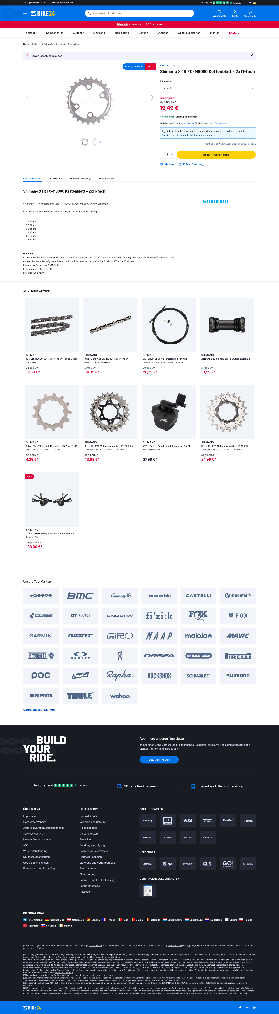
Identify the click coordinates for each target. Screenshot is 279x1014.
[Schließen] (252, 55)
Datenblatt (56, 178)
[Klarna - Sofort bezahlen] (248, 820)
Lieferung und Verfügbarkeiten (98, 862)
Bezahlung (86, 839)
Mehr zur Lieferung (64, 972)
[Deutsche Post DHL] (148, 863)
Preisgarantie (88, 868)
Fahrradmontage (90, 885)
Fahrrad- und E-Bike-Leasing (97, 880)
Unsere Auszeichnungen (37, 839)
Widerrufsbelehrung (35, 851)
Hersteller (106, 178)
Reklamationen (89, 827)
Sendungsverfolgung (92, 845)
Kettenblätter (74, 44)
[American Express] (208, 820)
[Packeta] (248, 863)
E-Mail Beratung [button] (193, 164)
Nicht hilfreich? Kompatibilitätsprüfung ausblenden (230, 144)
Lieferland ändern (112, 957)
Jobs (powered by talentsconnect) (44, 827)
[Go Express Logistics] (228, 863)
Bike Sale (122, 24)
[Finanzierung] (188, 837)
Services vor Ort (33, 833)
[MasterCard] (168, 820)
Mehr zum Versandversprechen (165, 980)
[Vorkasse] (168, 837)
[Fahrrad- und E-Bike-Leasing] (208, 837)
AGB (25, 845)
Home (26, 44)
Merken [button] (169, 164)
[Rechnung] (148, 820)
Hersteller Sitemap (91, 856)
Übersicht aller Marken (39, 709)
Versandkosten (89, 833)
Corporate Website (34, 822)
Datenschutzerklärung (36, 856)
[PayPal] (228, 820)
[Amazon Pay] (148, 837)
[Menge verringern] (163, 155)
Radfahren (36, 44)
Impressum (29, 816)
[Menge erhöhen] (171, 155)
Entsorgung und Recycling (39, 868)
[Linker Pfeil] (145, 412)
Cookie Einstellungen (36, 862)
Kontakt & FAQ (88, 816)
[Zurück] (27, 97)
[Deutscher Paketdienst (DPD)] (168, 863)
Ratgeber (85, 891)
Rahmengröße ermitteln (94, 851)
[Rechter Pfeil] (192, 412)
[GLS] (208, 863)
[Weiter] (152, 97)
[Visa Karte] (188, 820)
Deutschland (220, 123)
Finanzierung (87, 874)
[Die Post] (188, 863)
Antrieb (61, 44)
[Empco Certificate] (148, 890)
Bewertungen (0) (81, 178)
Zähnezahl (166, 81)
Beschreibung (32, 178)
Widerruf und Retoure (93, 822)
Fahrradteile (49, 44)
